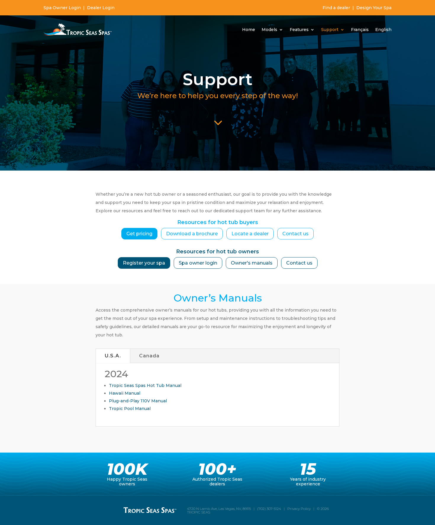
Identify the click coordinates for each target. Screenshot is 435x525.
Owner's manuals (252, 263)
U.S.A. (113, 356)
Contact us (295, 233)
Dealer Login (101, 7)
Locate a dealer (250, 233)
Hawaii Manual (124, 393)
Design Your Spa (374, 7)
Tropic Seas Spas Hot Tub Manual (145, 385)
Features (299, 29)
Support (330, 29)
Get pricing (139, 233)
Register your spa (144, 263)
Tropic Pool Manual (130, 408)
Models (269, 29)
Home (248, 29)
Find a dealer (336, 7)
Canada (149, 356)
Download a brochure (192, 233)
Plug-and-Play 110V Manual (138, 401)
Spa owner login (198, 263)
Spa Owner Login (62, 7)
